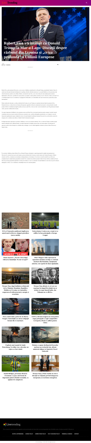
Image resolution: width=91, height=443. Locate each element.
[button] (86, 3)
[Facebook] (25, 206)
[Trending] (3, 65)
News (15, 228)
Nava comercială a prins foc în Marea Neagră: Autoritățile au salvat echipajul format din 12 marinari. (15, 319)
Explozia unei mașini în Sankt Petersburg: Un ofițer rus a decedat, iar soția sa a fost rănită (15, 347)
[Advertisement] (30, 78)
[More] (44, 206)
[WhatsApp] (39, 206)
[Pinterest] (34, 206)
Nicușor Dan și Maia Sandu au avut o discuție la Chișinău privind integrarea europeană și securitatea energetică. (45, 376)
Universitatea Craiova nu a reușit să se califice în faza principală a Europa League (45, 233)
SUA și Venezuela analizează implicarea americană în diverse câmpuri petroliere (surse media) (15, 233)
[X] (29, 206)
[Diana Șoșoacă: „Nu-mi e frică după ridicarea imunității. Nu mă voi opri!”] (15, 247)
